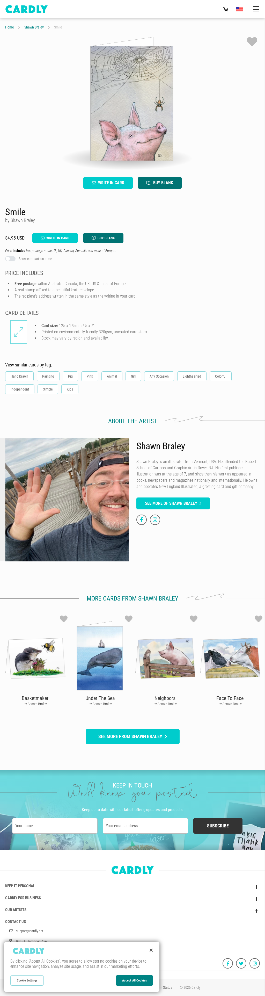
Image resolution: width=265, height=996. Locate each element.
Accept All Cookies (134, 980)
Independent (20, 389)
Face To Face (230, 698)
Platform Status (161, 987)
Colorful (220, 376)
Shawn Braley (34, 27)
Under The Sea (100, 698)
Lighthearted (192, 376)
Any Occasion (159, 376)
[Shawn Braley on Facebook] (141, 520)
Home (9, 27)
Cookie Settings (27, 980)
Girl (133, 376)
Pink (90, 376)
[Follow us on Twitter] (241, 963)
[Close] (151, 950)
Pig (70, 376)
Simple (48, 389)
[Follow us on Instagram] (254, 963)
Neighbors (164, 698)
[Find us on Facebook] (228, 963)
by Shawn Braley (35, 704)
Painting (48, 376)
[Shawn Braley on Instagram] (155, 520)
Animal (112, 376)
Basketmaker (35, 698)
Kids (70, 389)
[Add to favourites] (252, 42)
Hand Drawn (19, 376)
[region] (81, 967)
